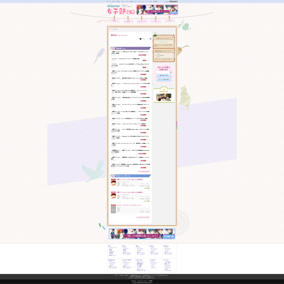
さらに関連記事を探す (144, 171)
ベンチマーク (153, 267)
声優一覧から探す (164, 75)
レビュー (111, 248)
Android (144, 74)
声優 (114, 20)
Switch (122, 1)
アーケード (166, 259)
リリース (147, 60)
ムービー (111, 254)
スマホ (127, 1)
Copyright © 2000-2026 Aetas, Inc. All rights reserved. (142, 282)
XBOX (113, 1)
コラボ (170, 20)
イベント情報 (167, 262)
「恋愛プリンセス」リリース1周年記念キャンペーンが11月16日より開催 (129, 118)
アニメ (155, 21)
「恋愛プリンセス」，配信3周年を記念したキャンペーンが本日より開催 (129, 78)
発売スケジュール (127, 252)
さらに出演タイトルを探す (143, 217)
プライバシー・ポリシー (142, 280)
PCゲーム (124, 246)
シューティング (167, 266)
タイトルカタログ (127, 254)
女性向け (132, 1)
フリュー (124, 182)
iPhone (142, 74)
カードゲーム (167, 265)
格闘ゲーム (166, 263)
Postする (143, 38)
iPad (142, 153)
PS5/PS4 (118, 1)
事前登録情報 (140, 263)
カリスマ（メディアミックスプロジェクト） (129, 205)
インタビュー (112, 251)
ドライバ (152, 266)
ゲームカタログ (167, 270)
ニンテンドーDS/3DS (126, 259)
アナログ (150, 1)
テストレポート (154, 262)
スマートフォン (139, 259)
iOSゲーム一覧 (140, 269)
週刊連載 (111, 252)
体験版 (110, 250)
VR (135, 1)
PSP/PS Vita (166, 246)
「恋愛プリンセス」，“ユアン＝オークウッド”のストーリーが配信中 (128, 124)
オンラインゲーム (113, 247)
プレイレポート (140, 248)
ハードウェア (141, 1)
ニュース (147, 74)
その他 (165, 269)
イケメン (142, 21)
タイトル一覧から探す (164, 79)
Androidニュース (140, 262)
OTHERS (144, 60)
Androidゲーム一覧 (141, 270)
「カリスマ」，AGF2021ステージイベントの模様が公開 (125, 58)
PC (110, 1)
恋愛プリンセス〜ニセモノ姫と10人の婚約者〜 (130, 179)
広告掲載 (150, 280)
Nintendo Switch (111, 259)
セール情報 (139, 265)
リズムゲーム (167, 267)
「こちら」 (149, 276)
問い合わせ (134, 280)
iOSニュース (139, 261)
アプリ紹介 (139, 266)
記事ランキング (112, 255)
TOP (107, 1)
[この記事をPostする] (140, 39)
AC (145, 1)
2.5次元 (128, 21)
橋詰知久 (162, 55)
